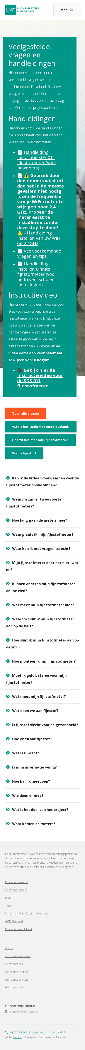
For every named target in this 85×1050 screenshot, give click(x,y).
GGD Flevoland (14, 921)
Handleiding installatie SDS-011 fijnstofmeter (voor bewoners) (36, 160)
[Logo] (22, 9)
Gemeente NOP (14, 964)
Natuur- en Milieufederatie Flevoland (26, 913)
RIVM (8, 898)
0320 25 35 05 (18, 1032)
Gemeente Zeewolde (18, 956)
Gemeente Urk (14, 987)
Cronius (17, 1037)
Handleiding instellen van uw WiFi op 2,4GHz (38, 238)
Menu (65, 10)
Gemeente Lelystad (16, 979)
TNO (8, 906)
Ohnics (9, 948)
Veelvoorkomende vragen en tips (39, 253)
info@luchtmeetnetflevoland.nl (47, 1032)
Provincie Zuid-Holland (18, 929)
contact (31, 100)
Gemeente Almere (16, 890)
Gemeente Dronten (17, 972)
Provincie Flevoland (16, 882)
